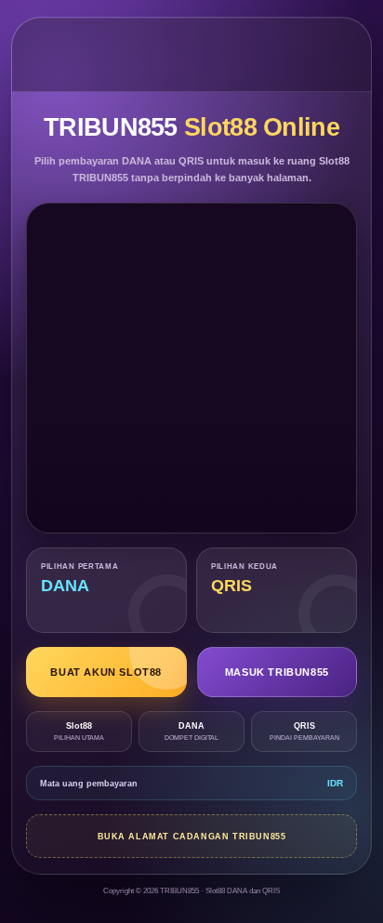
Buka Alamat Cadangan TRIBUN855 (192, 836)
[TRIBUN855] (192, 54)
